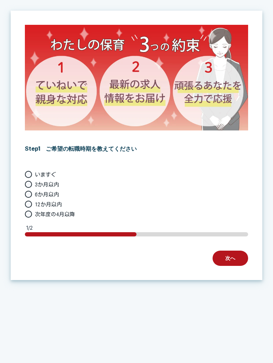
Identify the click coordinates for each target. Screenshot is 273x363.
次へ (230, 258)
